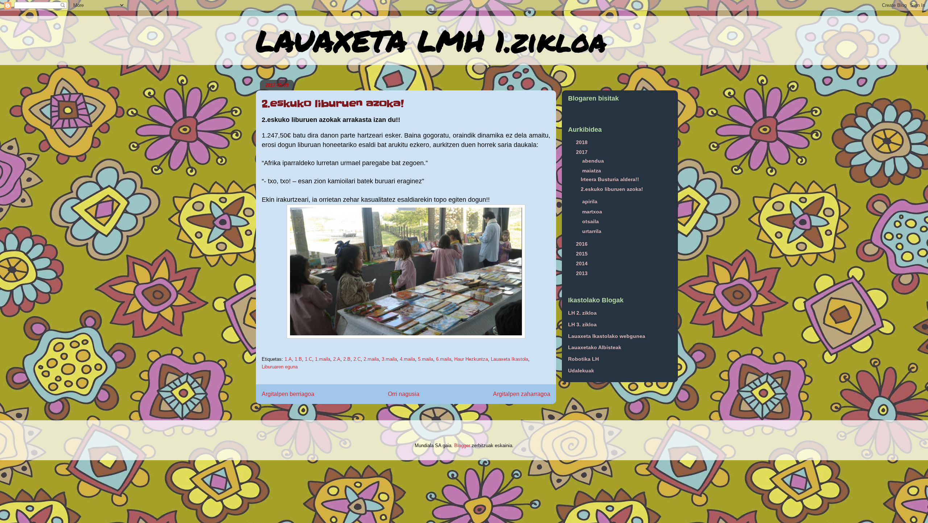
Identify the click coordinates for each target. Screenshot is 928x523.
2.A (336, 359)
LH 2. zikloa (582, 313)
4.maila (407, 359)
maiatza (592, 170)
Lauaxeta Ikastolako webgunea (606, 336)
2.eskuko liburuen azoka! (612, 189)
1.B (298, 359)
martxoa (593, 211)
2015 (582, 254)
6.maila (443, 359)
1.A (288, 359)
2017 (582, 152)
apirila (590, 201)
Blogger (462, 445)
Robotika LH (583, 359)
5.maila (425, 359)
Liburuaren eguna (280, 366)
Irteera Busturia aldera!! (610, 179)
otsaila (591, 221)
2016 (582, 244)
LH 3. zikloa (582, 324)
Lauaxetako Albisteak (594, 347)
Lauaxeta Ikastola (509, 359)
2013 (582, 273)
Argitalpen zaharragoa (521, 394)
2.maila (371, 359)
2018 (582, 142)
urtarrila (592, 231)
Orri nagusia (403, 394)
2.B (347, 359)
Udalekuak (581, 370)
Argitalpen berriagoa (288, 394)
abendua (593, 161)
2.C (357, 359)
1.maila (322, 359)
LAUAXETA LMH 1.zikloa (431, 40)
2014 (582, 263)
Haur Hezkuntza (471, 359)
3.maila (389, 359)
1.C (308, 359)
